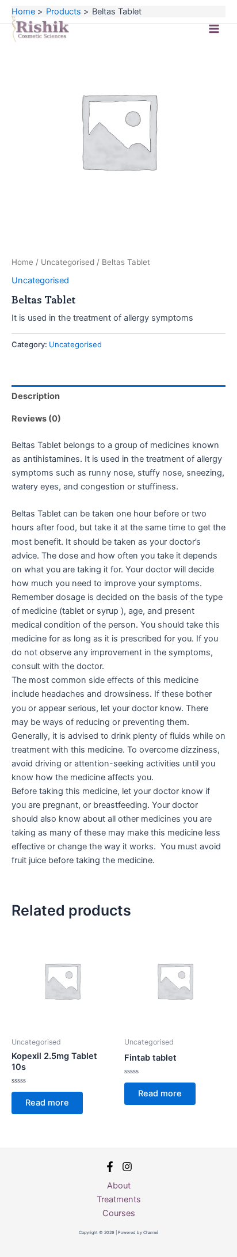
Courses (118, 1213)
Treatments (119, 1199)
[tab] (118, 396)
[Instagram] (127, 1166)
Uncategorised (67, 262)
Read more (47, 1102)
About (119, 1185)
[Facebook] (110, 1166)
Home (22, 262)
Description (36, 396)
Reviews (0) (36, 418)
